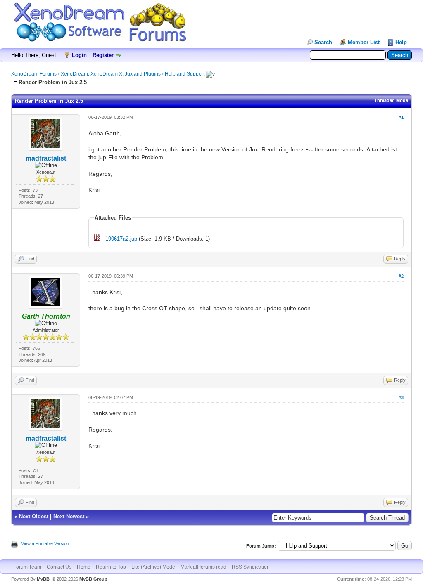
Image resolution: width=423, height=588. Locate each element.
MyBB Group (93, 578)
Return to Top (111, 567)
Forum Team (27, 567)
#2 (401, 276)
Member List (364, 42)
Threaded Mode (391, 100)
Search (323, 42)
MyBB (43, 578)
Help (401, 42)
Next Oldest (33, 516)
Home (83, 567)
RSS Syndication (251, 567)
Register (103, 55)
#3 (401, 397)
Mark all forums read (203, 567)
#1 (401, 117)
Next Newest (68, 516)
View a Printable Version (45, 543)
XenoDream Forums (34, 74)
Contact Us (59, 567)
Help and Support (184, 74)
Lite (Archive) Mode (153, 567)
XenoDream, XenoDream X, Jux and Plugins (111, 74)
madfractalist (46, 158)
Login (79, 55)
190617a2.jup (121, 239)
